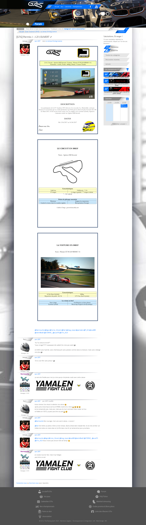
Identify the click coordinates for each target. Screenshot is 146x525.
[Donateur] (26, 390)
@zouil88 (92, 330)
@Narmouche (39, 330)
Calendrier (68, 7)
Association (47, 516)
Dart (24, 339)
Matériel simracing (103, 501)
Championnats (77, 7)
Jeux (62, 7)
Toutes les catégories (113, 55)
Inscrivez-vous (34, 483)
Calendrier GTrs (47, 501)
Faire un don (47, 511)
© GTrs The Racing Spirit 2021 (49, 521)
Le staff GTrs (47, 491)
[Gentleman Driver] (28, 388)
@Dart (64, 330)
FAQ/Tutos (103, 496)
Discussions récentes (113, 60)
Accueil (57, 7)
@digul (47, 330)
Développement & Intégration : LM (84, 521)
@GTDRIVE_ (48, 333)
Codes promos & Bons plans (103, 506)
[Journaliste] (23, 388)
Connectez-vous (21, 483)
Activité (108, 64)
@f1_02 (86, 330)
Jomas (24, 41)
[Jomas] (24, 49)
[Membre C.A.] (23, 390)
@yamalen (79, 330)
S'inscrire (114, 50)
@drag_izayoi (71, 330)
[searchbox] (117, 29)
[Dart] (24, 347)
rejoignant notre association (74, 29)
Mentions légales (65, 521)
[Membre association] (26, 388)
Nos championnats (47, 506)
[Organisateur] (21, 390)
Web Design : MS (101, 521)
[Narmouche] (24, 382)
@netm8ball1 (39, 333)
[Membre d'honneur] (28, 390)
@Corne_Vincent (55, 330)
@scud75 (56, 333)
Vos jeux (47, 496)
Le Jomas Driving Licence (54, 41)
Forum (103, 491)
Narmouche (25, 374)
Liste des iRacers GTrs (103, 511)
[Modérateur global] (21, 388)
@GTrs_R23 (63, 333)
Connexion (121, 32)
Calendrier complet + (120, 124)
